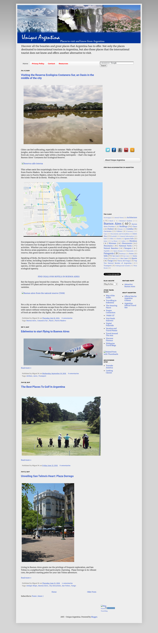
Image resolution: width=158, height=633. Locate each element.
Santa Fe (114, 258)
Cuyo (106, 234)
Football (114, 236)
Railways (123, 254)
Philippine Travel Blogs (111, 344)
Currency (130, 231)
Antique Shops (32, 586)
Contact (51, 63)
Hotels (119, 238)
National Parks (126, 246)
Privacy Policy (38, 63)
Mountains (109, 246)
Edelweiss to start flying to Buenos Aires (45, 331)
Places (51, 321)
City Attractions (55, 586)
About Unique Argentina (115, 160)
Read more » (26, 368)
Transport (42, 376)
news (35, 376)
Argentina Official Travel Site (130, 305)
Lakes (123, 241)
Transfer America (109, 366)
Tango (73, 586)
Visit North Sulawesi (110, 319)
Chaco (135, 226)
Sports (134, 258)
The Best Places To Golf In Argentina (43, 386)
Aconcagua (108, 217)
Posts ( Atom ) (37, 596)
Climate (120, 229)
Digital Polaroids (110, 324)
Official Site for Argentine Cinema (130, 298)
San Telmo (66, 586)
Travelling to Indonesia (111, 301)
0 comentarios (67, 318)
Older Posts (91, 592)
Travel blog (104, 611)
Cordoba (130, 229)
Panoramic (130, 251)
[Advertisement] (120, 106)
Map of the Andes (110, 296)
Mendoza (133, 241)
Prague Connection (110, 311)
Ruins (131, 254)
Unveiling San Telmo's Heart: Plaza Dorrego (47, 476)
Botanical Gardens (126, 221)
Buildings (123, 226)
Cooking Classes (109, 372)
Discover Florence (109, 339)
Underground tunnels (122, 266)
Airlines (29, 376)
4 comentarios (67, 583)
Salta (106, 256)
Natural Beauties (111, 248)
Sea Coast (124, 258)
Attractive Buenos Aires (129, 285)
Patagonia (109, 253)
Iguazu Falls (129, 238)
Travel (103, 608)
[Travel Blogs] (103, 606)
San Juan (115, 256)
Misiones (113, 243)
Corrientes (108, 231)
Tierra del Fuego (124, 261)
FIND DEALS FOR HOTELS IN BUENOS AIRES (58, 276)
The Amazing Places (111, 306)
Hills (111, 238)
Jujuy (106, 241)
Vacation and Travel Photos (111, 329)
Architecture (132, 217)
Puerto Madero (60, 321)
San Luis (126, 256)
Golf (105, 238)
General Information (127, 236)
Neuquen (128, 248)
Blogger (94, 617)
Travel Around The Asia (112, 334)
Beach (111, 221)
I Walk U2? (110, 315)
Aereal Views (119, 217)
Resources (63, 63)
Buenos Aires (31, 321)
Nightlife (107, 251)
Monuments (127, 243)
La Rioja (114, 241)
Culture (119, 231)
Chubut (110, 229)
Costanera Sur (42, 321)
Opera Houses (118, 251)
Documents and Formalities (120, 234)
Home (25, 63)
